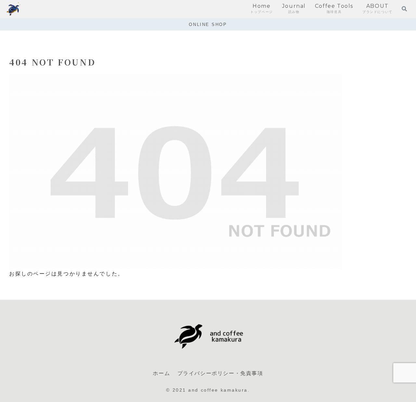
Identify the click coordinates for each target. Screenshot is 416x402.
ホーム (161, 373)
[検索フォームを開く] (404, 8)
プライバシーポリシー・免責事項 (220, 373)
